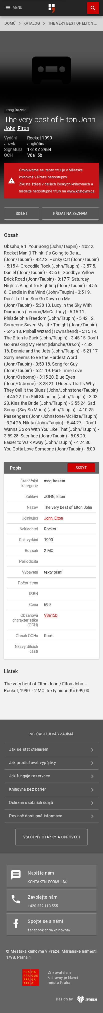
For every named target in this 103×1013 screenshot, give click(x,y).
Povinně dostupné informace (35, 816)
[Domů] (51, 8)
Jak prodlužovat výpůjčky (32, 762)
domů (10, 23)
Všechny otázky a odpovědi (51, 837)
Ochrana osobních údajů (31, 802)
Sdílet (22, 213)
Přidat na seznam (70, 213)
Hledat (91, 8)
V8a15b (51, 615)
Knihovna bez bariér (27, 789)
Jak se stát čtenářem (28, 749)
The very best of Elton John (73, 23)
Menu (13, 8)
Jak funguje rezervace (29, 776)
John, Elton (16, 128)
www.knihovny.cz (80, 191)
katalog (32, 23)
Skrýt (81, 468)
